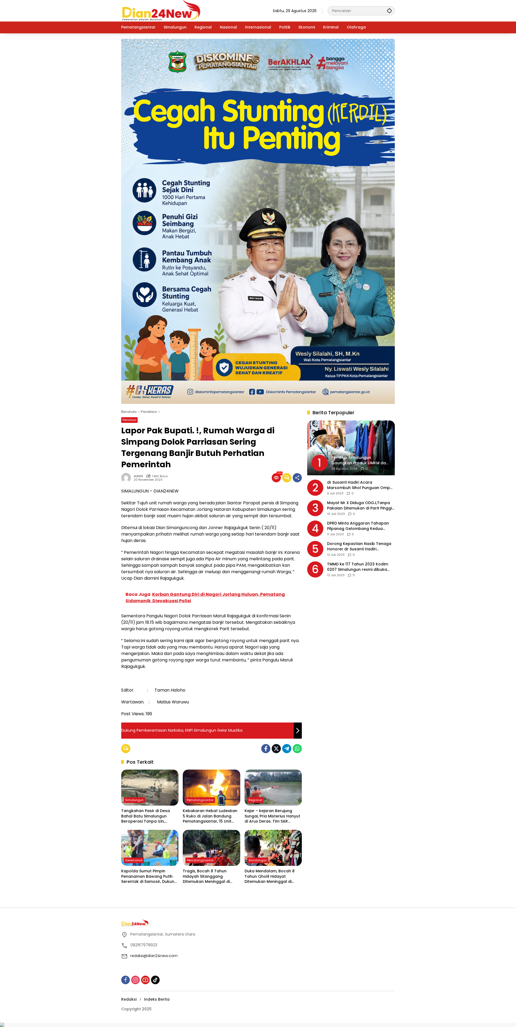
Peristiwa (129, 420)
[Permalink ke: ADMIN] (127, 478)
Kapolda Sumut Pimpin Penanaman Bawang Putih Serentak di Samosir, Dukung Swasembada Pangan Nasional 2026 (149, 876)
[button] (389, 10)
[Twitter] (276, 748)
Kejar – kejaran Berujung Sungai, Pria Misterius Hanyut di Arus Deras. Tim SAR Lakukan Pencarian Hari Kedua (272, 816)
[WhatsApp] (297, 748)
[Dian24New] (161, 10)
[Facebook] (265, 748)
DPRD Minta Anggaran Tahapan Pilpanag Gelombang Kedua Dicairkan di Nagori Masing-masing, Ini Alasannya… (358, 526)
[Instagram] (135, 980)
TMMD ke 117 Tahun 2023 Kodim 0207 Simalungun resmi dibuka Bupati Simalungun (357, 567)
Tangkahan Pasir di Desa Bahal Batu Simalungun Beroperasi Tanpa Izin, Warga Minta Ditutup (145, 816)
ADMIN (138, 476)
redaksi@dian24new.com (154, 955)
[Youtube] (145, 980)
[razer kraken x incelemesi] (258, 1025)
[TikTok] (155, 980)
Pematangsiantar (200, 800)
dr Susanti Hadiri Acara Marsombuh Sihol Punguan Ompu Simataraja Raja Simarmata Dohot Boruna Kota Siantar (360, 485)
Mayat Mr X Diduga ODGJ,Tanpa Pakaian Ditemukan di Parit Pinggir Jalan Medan (360, 506)
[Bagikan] (297, 477)
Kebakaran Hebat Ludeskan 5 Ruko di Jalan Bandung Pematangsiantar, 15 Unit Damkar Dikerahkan (210, 816)
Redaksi (129, 999)
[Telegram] (286, 748)
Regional (255, 800)
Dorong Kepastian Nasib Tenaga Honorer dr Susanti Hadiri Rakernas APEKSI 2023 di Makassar (361, 546)
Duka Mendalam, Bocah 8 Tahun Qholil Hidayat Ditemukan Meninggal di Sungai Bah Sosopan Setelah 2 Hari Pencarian (273, 876)
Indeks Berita (157, 999)
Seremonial (133, 860)
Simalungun (134, 800)
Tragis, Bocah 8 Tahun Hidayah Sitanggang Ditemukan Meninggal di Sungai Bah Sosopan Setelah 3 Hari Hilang (211, 876)
